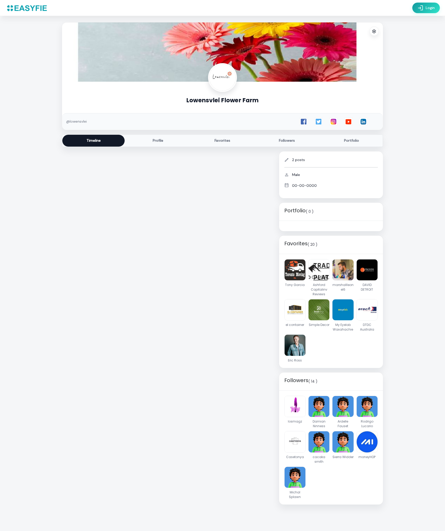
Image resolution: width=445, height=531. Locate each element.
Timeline (94, 140)
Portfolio (351, 140)
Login (426, 8)
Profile (158, 140)
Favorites (222, 140)
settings (374, 31)
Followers (287, 140)
